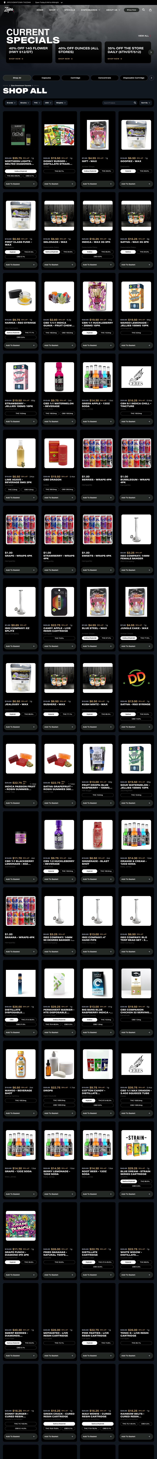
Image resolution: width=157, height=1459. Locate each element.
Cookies (47, 1258)
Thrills (46, 167)
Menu (36, 85)
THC (36, 103)
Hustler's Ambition (13, 1419)
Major (84, 867)
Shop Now (131, 10)
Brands (10, 103)
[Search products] (143, 10)
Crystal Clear (11, 1015)
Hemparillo (87, 485)
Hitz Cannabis (11, 328)
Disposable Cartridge (133, 78)
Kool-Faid (9, 1338)
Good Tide (10, 792)
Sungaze (9, 485)
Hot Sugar (87, 790)
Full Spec (47, 634)
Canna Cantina (12, 1096)
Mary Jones (87, 409)
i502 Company (127, 561)
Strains (23, 103)
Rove (7, 167)
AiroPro (123, 1177)
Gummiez (86, 328)
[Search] (135, 102)
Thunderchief (11, 1258)
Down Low (87, 1096)
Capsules (46, 78)
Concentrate (104, 78)
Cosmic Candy (89, 1015)
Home (40, 10)
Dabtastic (125, 166)
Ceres (46, 328)
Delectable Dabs (51, 247)
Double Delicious (128, 710)
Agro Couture (49, 1096)
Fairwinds (125, 1015)
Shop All (17, 78)
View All (143, 36)
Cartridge (75, 78)
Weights (59, 103)
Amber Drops (88, 166)
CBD (47, 103)
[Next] (151, 52)
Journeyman (126, 328)
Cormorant (10, 867)
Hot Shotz (48, 409)
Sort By (144, 103)
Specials (69, 10)
